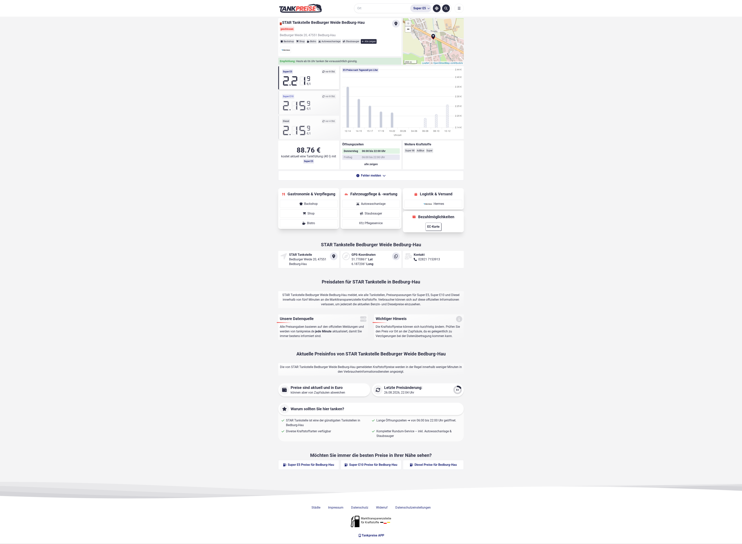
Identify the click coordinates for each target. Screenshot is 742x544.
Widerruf (382, 507)
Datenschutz (359, 507)
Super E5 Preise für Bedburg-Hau (311, 465)
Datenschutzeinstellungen (413, 507)
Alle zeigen (370, 41)
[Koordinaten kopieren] (396, 256)
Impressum (335, 507)
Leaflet (425, 62)
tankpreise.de (305, 331)
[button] (433, 37)
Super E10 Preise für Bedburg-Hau (373, 465)
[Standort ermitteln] (437, 8)
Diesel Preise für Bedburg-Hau (435, 465)
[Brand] (300, 8)
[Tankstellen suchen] (446, 8)
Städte (315, 507)
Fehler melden (371, 175)
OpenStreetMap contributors (448, 62)
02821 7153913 (429, 259)
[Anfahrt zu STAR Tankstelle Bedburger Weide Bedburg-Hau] (396, 23)
